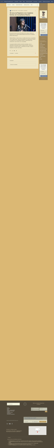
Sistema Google (12, 440)
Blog (40, 57)
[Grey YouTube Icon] (10, 424)
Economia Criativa (42, 44)
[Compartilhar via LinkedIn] (14, 50)
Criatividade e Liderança (43, 51)
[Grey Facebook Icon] (12, 424)
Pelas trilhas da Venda (43, 50)
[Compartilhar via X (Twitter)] (12, 50)
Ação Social (41, 54)
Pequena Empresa (42, 47)
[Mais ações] (35, 10)
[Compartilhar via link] (16, 50)
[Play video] (23, 24)
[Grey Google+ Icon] (7, 424)
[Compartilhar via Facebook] (10, 50)
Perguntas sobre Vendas (43, 48)
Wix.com (11, 443)
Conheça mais (36, 443)
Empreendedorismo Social (43, 53)
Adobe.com (15, 444)
